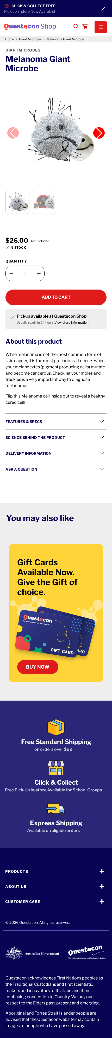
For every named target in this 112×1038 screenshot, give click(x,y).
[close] (103, 8)
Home (9, 39)
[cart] (85, 26)
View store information (71, 322)
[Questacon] (36, 26)
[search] (76, 26)
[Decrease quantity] (11, 273)
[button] (98, 27)
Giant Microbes (30, 39)
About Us (15, 886)
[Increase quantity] (39, 273)
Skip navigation (56, 15)
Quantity (16, 261)
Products (16, 871)
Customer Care (22, 901)
